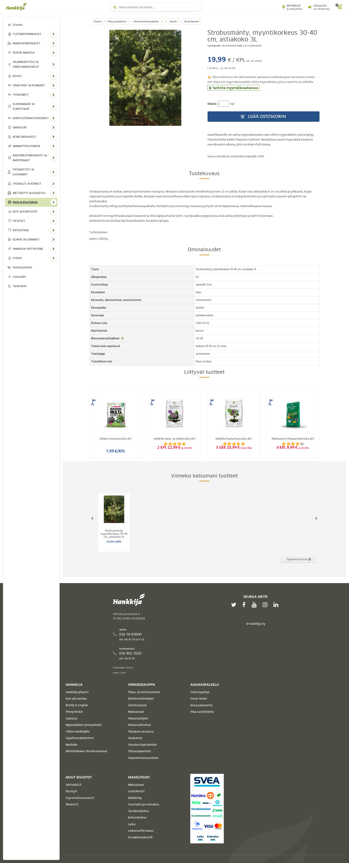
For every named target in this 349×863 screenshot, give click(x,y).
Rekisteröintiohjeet (141, 699)
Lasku (132, 824)
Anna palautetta (201, 705)
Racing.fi (71, 791)
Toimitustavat (137, 705)
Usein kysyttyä (199, 692)
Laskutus (71, 718)
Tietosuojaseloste (139, 751)
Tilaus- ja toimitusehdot (144, 692)
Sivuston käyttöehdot (142, 745)
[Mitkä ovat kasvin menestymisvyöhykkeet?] (122, 338)
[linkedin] (276, 605)
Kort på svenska (76, 699)
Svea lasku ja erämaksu (143, 804)
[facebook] (245, 605)
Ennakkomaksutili (140, 837)
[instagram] (266, 605)
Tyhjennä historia (297, 559)
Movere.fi (72, 804)
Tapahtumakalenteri (80, 738)
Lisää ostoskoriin (266, 116)
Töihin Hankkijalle (78, 732)
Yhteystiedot (74, 712)
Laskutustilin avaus (140, 831)
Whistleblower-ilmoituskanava (86, 751)
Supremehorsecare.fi (80, 798)
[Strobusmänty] (145, 78)
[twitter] (234, 605)
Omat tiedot (198, 699)
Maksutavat (136, 712)
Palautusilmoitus (139, 725)
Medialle (71, 745)
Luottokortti (136, 791)
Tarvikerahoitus (138, 811)
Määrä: (212, 104)
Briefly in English (77, 705)
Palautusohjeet (138, 718)
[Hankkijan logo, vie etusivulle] (17, 6)
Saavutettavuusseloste (143, 758)
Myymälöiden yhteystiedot (84, 725)
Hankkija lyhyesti (77, 692)
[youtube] (255, 605)
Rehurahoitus (137, 817)
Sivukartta (135, 738)
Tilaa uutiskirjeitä (202, 712)
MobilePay (135, 798)
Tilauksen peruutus (141, 732)
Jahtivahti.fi (73, 785)
